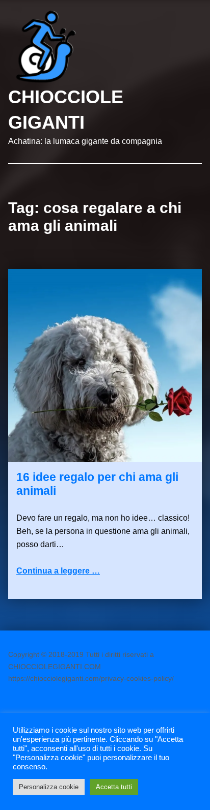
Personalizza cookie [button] (48, 787)
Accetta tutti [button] (114, 787)
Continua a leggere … (58, 570)
